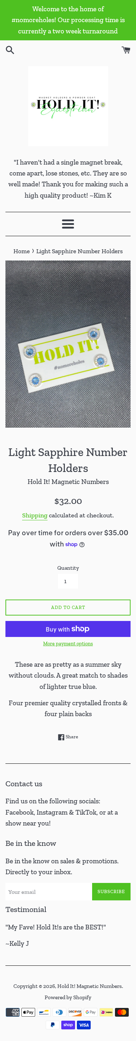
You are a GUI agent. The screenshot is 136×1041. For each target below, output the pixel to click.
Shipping (35, 515)
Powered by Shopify (68, 997)
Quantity (68, 568)
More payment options (68, 644)
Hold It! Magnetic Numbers (89, 986)
